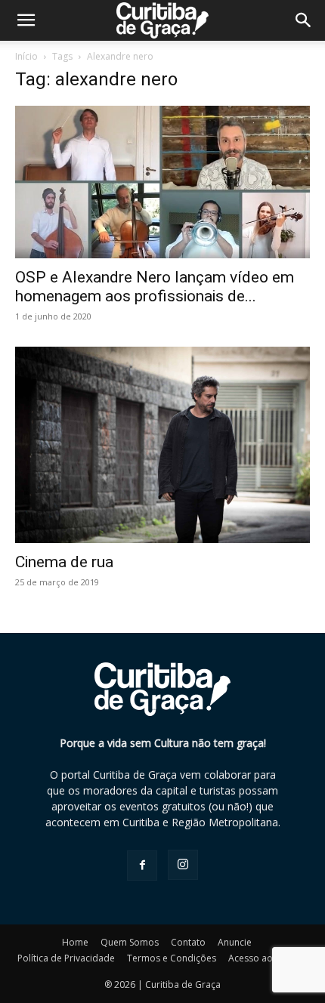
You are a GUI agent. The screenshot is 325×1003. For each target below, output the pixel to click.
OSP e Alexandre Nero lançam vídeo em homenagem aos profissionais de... (154, 286)
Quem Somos (130, 942)
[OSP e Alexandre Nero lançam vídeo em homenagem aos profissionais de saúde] (162, 182)
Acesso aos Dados (268, 958)
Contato (188, 942)
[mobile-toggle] (26, 20)
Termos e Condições (171, 958)
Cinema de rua (64, 562)
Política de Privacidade (66, 958)
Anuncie (235, 942)
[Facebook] (142, 865)
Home (75, 942)
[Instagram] (183, 865)
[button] (304, 20)
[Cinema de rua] (162, 445)
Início (26, 56)
